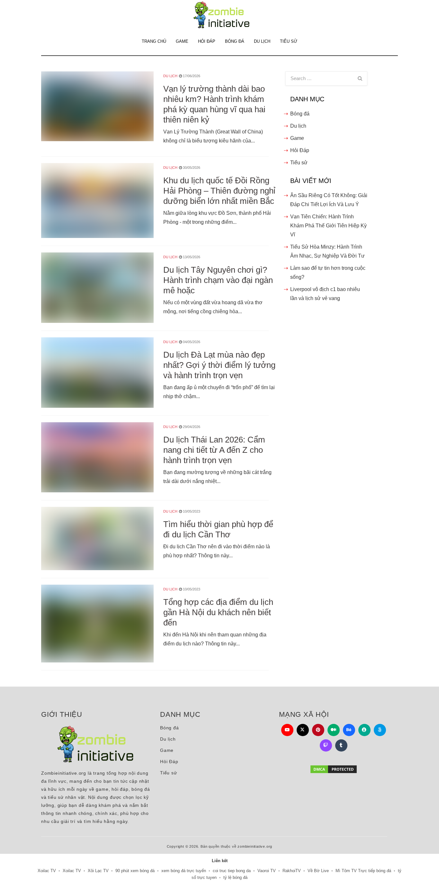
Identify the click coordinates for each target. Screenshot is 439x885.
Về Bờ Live (318, 870)
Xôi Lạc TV (98, 870)
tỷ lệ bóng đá (235, 877)
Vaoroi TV (266, 870)
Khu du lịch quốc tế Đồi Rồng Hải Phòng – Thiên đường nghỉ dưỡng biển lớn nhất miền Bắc (219, 191)
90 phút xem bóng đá (135, 870)
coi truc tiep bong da (232, 870)
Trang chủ (154, 41)
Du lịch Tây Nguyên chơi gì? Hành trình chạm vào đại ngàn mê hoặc (218, 280)
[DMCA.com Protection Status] (333, 769)
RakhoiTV (291, 870)
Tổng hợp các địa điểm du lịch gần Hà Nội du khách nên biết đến (218, 612)
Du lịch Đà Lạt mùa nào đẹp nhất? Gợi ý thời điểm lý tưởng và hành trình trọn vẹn (219, 365)
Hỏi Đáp (206, 41)
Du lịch (262, 41)
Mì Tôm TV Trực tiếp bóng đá (363, 870)
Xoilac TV (47, 870)
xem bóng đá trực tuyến (183, 870)
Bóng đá (234, 41)
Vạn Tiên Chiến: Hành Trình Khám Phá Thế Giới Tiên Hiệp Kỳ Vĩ (328, 225)
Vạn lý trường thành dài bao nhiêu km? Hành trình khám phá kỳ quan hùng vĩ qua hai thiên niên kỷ (214, 104)
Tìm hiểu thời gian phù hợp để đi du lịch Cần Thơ (218, 529)
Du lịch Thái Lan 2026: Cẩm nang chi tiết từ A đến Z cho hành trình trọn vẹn (214, 450)
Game (182, 41)
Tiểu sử (288, 41)
